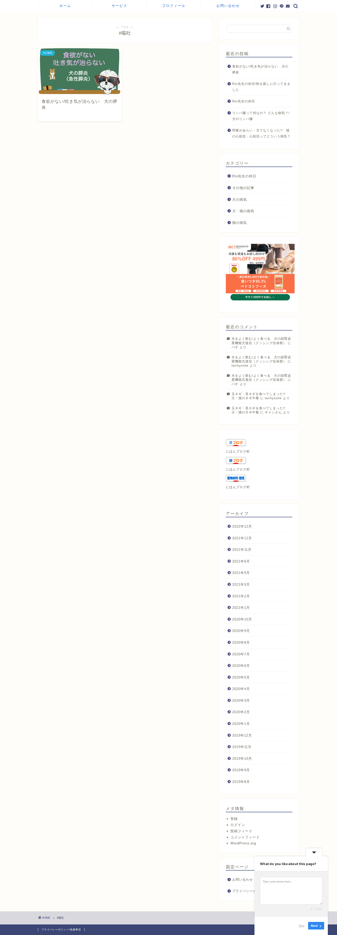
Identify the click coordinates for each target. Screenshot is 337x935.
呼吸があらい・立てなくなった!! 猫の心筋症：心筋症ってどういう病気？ (261, 133)
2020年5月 (241, 677)
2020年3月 (241, 700)
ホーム (65, 5)
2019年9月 (241, 770)
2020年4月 (241, 689)
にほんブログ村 (238, 451)
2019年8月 (241, 782)
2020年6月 (241, 666)
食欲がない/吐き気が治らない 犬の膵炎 (260, 69)
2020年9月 (241, 631)
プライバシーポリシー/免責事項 (61, 929)
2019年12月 (242, 735)
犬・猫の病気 (243, 211)
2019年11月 (241, 747)
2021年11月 (241, 549)
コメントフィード (245, 837)
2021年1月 (241, 607)
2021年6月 (241, 561)
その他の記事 (243, 188)
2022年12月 (242, 526)
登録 (234, 819)
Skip (301, 925)
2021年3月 (241, 584)
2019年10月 (242, 758)
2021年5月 (241, 573)
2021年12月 (242, 538)
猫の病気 (239, 223)
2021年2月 (241, 596)
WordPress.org (243, 843)
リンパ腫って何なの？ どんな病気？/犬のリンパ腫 (261, 116)
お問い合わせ (228, 5)
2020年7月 (241, 654)
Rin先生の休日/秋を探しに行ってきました (261, 87)
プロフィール (173, 5)
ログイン (237, 825)
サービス (119, 5)
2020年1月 (241, 724)
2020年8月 (241, 642)
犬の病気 (239, 199)
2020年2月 (241, 712)
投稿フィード (241, 831)
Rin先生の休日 (243, 101)
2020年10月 (242, 619)
